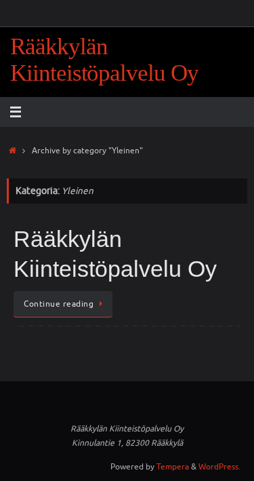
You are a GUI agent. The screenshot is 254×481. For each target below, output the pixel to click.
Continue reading (58, 304)
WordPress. (219, 466)
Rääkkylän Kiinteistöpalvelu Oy (104, 60)
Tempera (172, 466)
